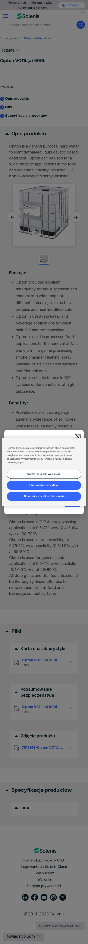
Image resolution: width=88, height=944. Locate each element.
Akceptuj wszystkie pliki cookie (44, 496)
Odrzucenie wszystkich (44, 485)
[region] (44, 472)
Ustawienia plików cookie (44, 474)
